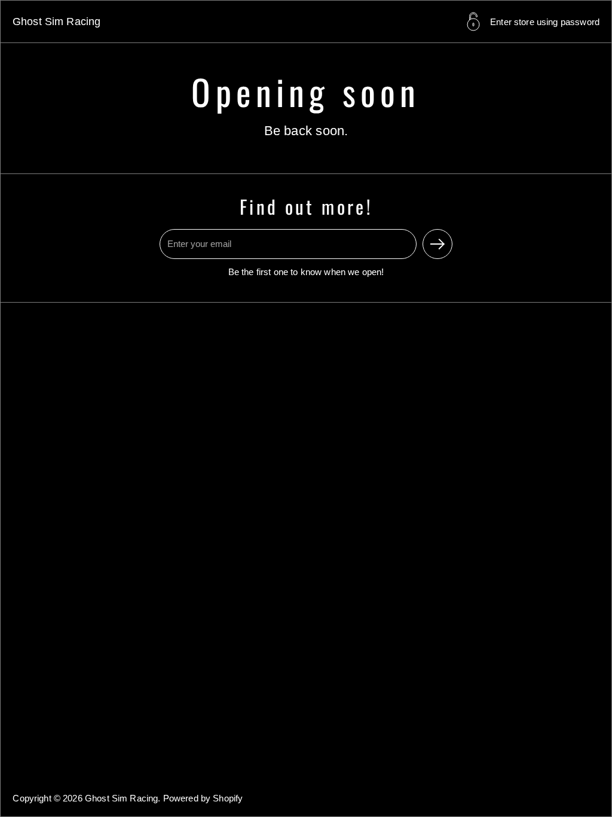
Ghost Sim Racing (56, 21)
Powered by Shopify (203, 798)
